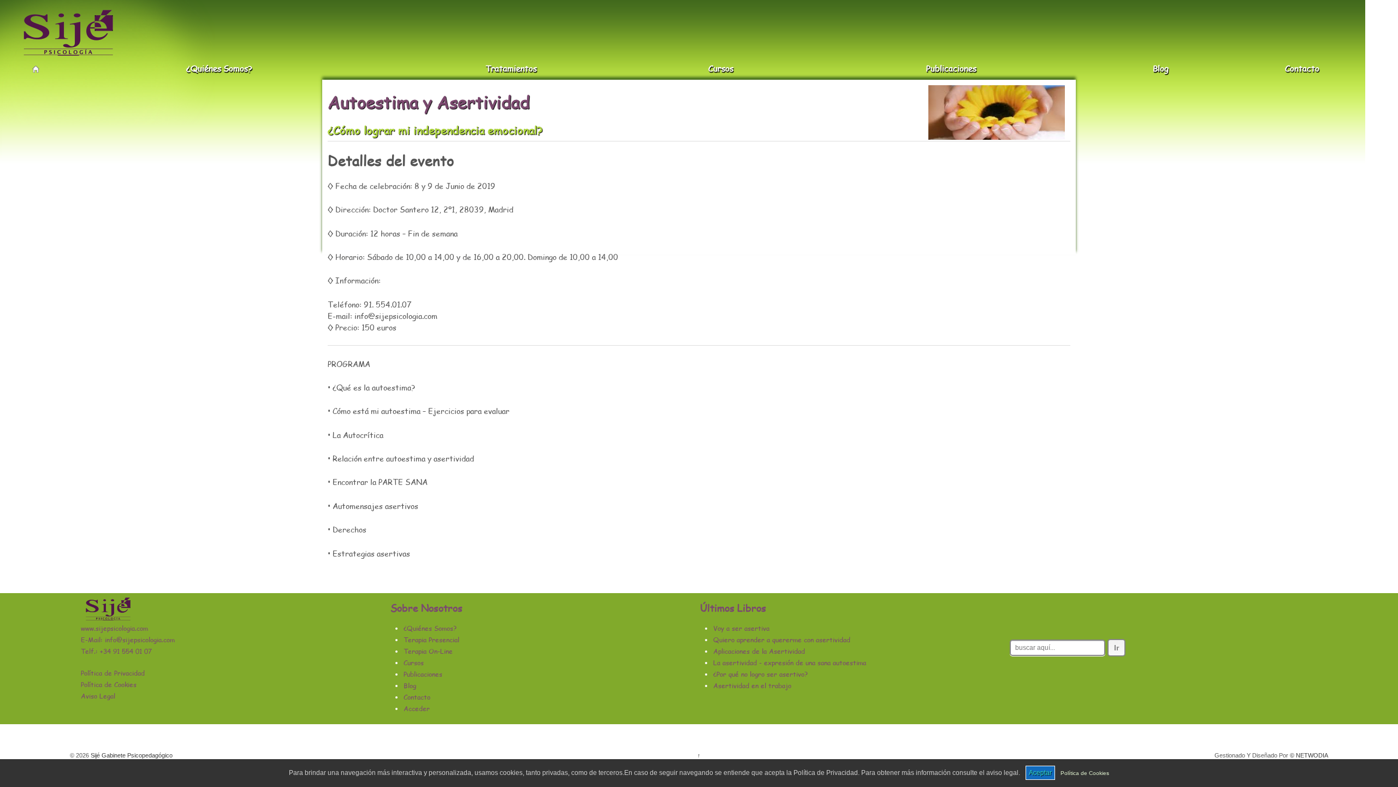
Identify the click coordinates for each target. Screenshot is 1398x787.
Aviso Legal (98, 696)
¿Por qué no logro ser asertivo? (760, 674)
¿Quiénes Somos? (219, 69)
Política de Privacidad (113, 673)
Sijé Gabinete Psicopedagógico (131, 755)
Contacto (1302, 69)
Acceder (417, 708)
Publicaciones (951, 69)
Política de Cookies (1085, 773)
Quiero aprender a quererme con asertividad (781, 639)
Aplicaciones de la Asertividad (759, 651)
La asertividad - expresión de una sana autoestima (789, 662)
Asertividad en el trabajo (752, 685)
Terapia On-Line (428, 651)
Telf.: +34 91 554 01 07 (116, 651)
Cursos (720, 69)
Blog (1161, 69)
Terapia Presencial (431, 639)
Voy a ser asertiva (741, 628)
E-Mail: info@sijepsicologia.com (128, 639)
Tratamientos (511, 69)
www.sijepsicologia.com (114, 628)
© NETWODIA (1309, 755)
